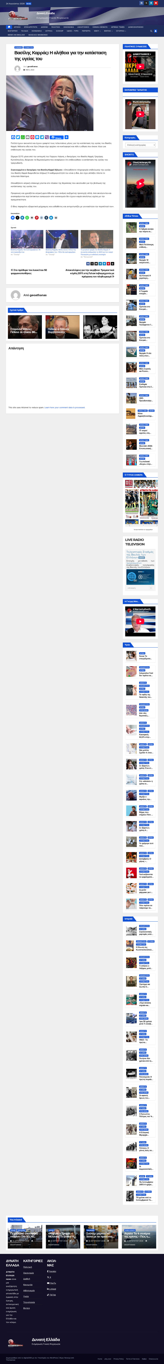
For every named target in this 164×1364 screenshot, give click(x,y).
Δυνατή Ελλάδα (46, 13)
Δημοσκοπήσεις (135, 27)
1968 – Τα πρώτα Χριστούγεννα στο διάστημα (145, 1043)
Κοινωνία (28, 1284)
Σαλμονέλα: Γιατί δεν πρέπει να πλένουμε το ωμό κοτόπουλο (146, 677)
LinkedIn (53, 1289)
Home (100, 1359)
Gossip (59, 31)
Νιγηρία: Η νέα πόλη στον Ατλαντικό (145, 355)
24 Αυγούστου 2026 (21, 1241)
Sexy (97, 31)
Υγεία (26, 1296)
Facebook (53, 1271)
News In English (16, 35)
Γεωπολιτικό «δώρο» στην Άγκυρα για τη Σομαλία (145, 465)
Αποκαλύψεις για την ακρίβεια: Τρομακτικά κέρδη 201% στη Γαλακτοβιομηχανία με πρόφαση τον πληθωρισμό (90, 273)
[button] (151, 31)
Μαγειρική (13, 31)
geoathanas (32, 66)
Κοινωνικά (37, 31)
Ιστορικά (120, 31)
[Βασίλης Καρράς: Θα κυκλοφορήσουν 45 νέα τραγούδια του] (27, 239)
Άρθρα (144, 1359)
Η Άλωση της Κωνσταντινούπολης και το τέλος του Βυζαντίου (145, 951)
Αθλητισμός (83, 27)
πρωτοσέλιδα (139, 529)
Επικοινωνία (153, 1359)
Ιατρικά (48, 31)
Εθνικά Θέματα (100, 27)
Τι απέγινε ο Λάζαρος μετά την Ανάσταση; (145, 968)
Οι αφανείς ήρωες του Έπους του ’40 (145, 1098)
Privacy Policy (119, 1359)
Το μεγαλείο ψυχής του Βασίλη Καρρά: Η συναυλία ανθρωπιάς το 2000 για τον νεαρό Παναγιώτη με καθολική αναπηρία (97, 252)
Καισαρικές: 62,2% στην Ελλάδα (144, 737)
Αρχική (17, 27)
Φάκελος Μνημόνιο (38, 35)
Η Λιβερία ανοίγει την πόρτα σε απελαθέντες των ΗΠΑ (146, 233)
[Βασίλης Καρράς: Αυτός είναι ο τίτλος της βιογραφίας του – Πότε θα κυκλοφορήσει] (62, 239)
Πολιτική (55, 27)
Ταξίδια (24, 31)
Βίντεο (26, 1308)
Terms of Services (133, 1359)
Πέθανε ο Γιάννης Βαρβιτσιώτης (58, 330)
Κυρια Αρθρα (144, 710)
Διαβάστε (143, 682)
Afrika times (118, 27)
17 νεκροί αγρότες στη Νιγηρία (144, 433)
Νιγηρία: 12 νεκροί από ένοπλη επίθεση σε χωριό (146, 264)
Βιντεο (108, 31)
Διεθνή (44, 27)
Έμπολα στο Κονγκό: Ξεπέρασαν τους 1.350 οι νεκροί (146, 341)
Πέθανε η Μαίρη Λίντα (99, 332)
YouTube (54, 1283)
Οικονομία (69, 27)
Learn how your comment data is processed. (65, 407)
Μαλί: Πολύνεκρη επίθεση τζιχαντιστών (146, 247)
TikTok (52, 1295)
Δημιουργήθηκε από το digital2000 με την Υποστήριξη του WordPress (32, 1358)
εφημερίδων (149, 529)
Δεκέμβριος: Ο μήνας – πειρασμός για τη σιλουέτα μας (145, 862)
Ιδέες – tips (72, 31)
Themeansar (10, 1360)
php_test (108, 1359)
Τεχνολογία (29, 1302)
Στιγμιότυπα (28, 47)
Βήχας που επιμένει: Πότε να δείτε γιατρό (146, 814)
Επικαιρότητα (30, 27)
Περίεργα (86, 31)
